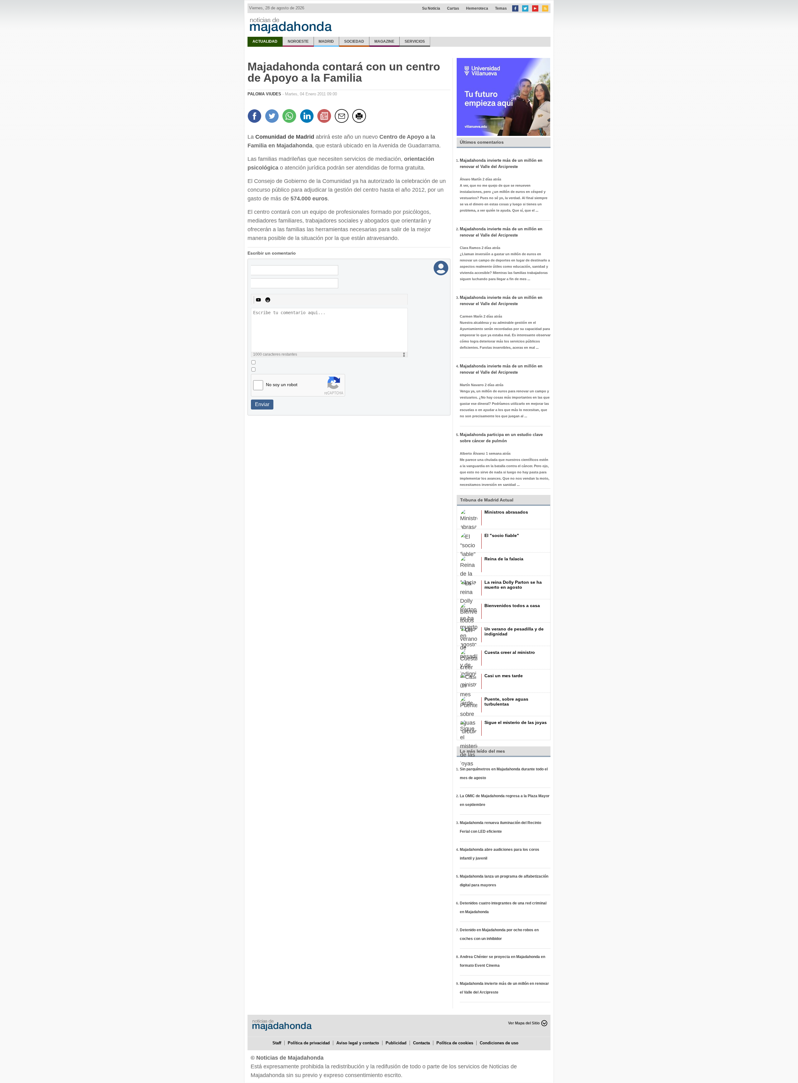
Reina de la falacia (503, 558)
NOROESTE (298, 41)
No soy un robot (281, 384)
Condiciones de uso (499, 1043)
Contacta (421, 1043)
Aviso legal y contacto (357, 1043)
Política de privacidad (309, 1043)
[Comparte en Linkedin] (307, 117)
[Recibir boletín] (325, 117)
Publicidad (396, 1043)
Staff (276, 1043)
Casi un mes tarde (503, 675)
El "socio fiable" (501, 535)
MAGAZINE (384, 41)
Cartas (453, 8)
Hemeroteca (477, 8)
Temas (501, 8)
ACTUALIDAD (264, 41)
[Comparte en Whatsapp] (290, 117)
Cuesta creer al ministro (509, 652)
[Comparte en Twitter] (273, 117)
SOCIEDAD (354, 41)
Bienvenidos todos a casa (512, 605)
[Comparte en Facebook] (255, 117)
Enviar (262, 404)
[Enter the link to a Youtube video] (258, 300)
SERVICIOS (415, 41)
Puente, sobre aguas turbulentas (506, 702)
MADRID (326, 41)
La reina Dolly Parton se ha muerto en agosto (513, 585)
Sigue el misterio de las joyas (515, 722)
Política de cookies (454, 1043)
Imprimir (360, 117)
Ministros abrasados (506, 512)
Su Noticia (431, 8)
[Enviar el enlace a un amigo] (342, 117)
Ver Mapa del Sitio (524, 1023)
